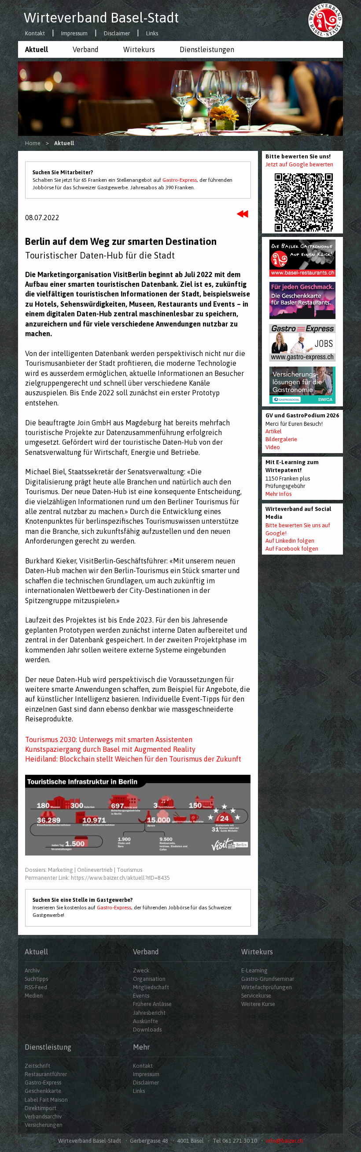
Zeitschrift (37, 1065)
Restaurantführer (46, 1074)
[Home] (325, 20)
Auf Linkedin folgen (289, 540)
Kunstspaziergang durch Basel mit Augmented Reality (110, 749)
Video (272, 447)
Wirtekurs (139, 49)
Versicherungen (44, 1125)
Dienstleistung (48, 1047)
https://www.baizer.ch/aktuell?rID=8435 (120, 877)
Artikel (273, 431)
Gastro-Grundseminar (267, 979)
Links (152, 34)
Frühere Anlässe (152, 1004)
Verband (86, 49)
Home (33, 143)
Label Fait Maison (46, 1099)
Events (141, 995)
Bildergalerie (281, 439)
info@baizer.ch (284, 1140)
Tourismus (129, 870)
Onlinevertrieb (95, 870)
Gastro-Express (179, 180)
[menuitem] (42, 49)
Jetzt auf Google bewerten (299, 164)
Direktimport (40, 1108)
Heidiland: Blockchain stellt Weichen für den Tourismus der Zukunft (133, 759)
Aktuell (36, 49)
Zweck (141, 970)
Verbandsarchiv (43, 1116)
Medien (34, 995)
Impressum (74, 34)
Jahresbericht (149, 1012)
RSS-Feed (36, 987)
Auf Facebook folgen (291, 548)
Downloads (147, 1029)
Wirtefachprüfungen (266, 987)
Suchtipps (36, 979)
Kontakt (35, 34)
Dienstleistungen (207, 49)
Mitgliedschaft (151, 987)
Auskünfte (145, 1021)
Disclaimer (117, 34)
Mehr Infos (278, 494)
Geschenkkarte (43, 1091)
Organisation (149, 979)
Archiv (32, 970)
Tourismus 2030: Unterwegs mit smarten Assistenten (108, 739)
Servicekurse (256, 995)
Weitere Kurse (258, 1004)
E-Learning (254, 970)
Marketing (60, 870)
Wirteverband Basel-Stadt (101, 18)
